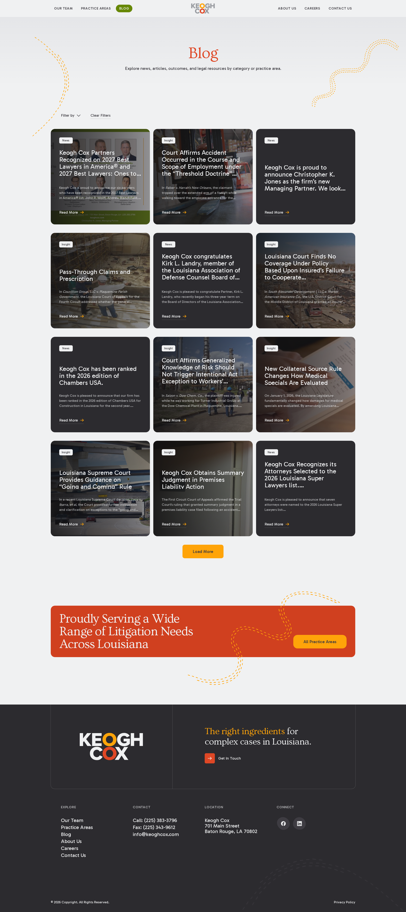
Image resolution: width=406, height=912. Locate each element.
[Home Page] (203, 8)
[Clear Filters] (101, 115)
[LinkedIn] (299, 823)
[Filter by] (70, 115)
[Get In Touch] (223, 758)
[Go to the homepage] (111, 746)
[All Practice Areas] (320, 641)
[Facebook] (283, 823)
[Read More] (100, 176)
